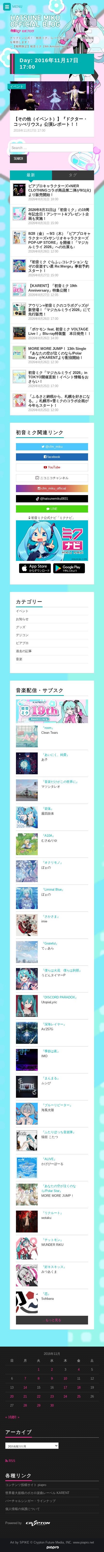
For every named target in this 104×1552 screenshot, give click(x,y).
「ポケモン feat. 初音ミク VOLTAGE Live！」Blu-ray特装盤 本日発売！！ (59, 331)
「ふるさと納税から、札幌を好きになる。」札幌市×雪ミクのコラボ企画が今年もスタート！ (59, 400)
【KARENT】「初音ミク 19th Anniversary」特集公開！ (52, 288)
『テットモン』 (52, 1240)
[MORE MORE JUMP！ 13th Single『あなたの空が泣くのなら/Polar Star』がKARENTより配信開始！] (19, 352)
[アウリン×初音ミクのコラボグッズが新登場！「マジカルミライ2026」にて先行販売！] (19, 309)
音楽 (19, 659)
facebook (53, 457)
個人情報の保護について (22, 1509)
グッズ (20, 627)
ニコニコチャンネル (53, 478)
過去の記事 (24, 651)
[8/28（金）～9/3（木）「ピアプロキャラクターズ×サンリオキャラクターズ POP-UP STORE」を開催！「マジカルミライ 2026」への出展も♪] (19, 237)
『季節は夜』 (50, 1051)
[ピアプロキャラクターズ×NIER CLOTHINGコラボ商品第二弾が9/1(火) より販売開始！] (19, 190)
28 (25, 1405)
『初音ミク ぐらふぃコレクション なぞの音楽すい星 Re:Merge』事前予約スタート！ (58, 266)
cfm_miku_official (53, 488)
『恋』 (46, 1294)
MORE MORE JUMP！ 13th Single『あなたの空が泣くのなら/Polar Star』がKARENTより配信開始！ (57, 352)
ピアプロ (22, 643)
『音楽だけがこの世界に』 (60, 782)
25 (79, 1396)
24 (65, 1396)
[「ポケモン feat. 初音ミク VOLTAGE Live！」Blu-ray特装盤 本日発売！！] (19, 333)
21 (25, 1396)
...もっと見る (52, 1320)
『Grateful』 (50, 943)
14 (25, 1387)
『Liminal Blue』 (53, 889)
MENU (16, 6)
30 (52, 1405)
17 (65, 1387)
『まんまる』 (50, 1078)
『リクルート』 (52, 1213)
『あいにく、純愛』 (55, 755)
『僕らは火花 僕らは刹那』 (61, 970)
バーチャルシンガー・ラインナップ (30, 1501)
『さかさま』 (50, 916)
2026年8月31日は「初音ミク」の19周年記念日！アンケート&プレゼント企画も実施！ (58, 214)
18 (79, 1387)
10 (65, 1378)
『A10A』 (48, 835)
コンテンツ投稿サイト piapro (25, 1485)
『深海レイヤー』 (54, 1024)
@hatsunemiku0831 (53, 498)
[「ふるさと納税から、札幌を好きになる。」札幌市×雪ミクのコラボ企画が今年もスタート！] (19, 400)
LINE (54, 509)
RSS (11, 1461)
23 (52, 1396)
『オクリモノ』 (52, 862)
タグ (73, 175)
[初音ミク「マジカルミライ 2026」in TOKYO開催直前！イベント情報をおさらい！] (19, 377)
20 (12, 1396)
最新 (31, 175)
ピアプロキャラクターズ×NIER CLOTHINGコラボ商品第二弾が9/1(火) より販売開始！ (59, 190)
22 (38, 1396)
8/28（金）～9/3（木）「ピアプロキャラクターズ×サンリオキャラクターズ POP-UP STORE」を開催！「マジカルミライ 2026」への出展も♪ (59, 240)
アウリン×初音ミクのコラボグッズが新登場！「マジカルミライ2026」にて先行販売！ (59, 309)
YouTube (53, 467)
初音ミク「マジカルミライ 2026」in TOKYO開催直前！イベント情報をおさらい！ (58, 377)
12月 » (14, 1417)
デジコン (22, 635)
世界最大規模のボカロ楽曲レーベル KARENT (37, 1493)
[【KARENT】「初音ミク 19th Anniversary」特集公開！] (19, 290)
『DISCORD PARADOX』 (59, 997)
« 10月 (10, 1417)
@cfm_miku (53, 446)
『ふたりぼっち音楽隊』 (58, 1132)
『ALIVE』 (49, 1159)
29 (38, 1405)
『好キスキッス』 (54, 1267)
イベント (16, 86)
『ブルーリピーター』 (57, 1105)
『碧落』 (47, 808)
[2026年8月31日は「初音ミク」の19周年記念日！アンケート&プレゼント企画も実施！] (19, 214)
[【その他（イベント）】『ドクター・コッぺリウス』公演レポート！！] (52, 96)
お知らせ (22, 619)
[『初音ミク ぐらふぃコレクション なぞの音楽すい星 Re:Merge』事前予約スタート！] (19, 266)
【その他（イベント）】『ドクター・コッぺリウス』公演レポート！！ (51, 122)
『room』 (48, 728)
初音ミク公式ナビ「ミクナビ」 (52, 518)
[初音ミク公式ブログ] (35, 24)
